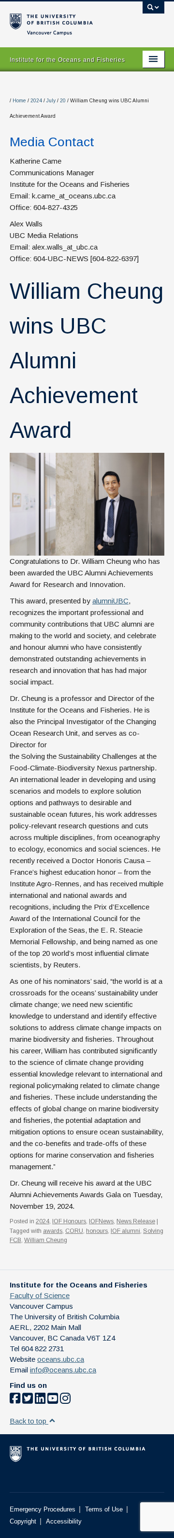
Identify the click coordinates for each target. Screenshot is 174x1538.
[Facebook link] (15, 1400)
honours (97, 1231)
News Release (135, 1221)
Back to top (29, 1421)
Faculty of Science (40, 1295)
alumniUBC (110, 601)
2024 (36, 100)
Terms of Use (104, 1509)
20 (63, 100)
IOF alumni (125, 1231)
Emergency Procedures (42, 1509)
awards (52, 1231)
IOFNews (101, 1221)
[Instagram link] (65, 1400)
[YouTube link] (52, 1400)
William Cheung (45, 1240)
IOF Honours (69, 1221)
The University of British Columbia (64, 19)
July (51, 100)
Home (19, 100)
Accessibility (64, 1521)
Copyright (23, 1521)
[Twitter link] (27, 1400)
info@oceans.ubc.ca (63, 1370)
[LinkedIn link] (40, 1400)
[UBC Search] (153, 12)
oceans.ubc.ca (60, 1359)
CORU (74, 1231)
